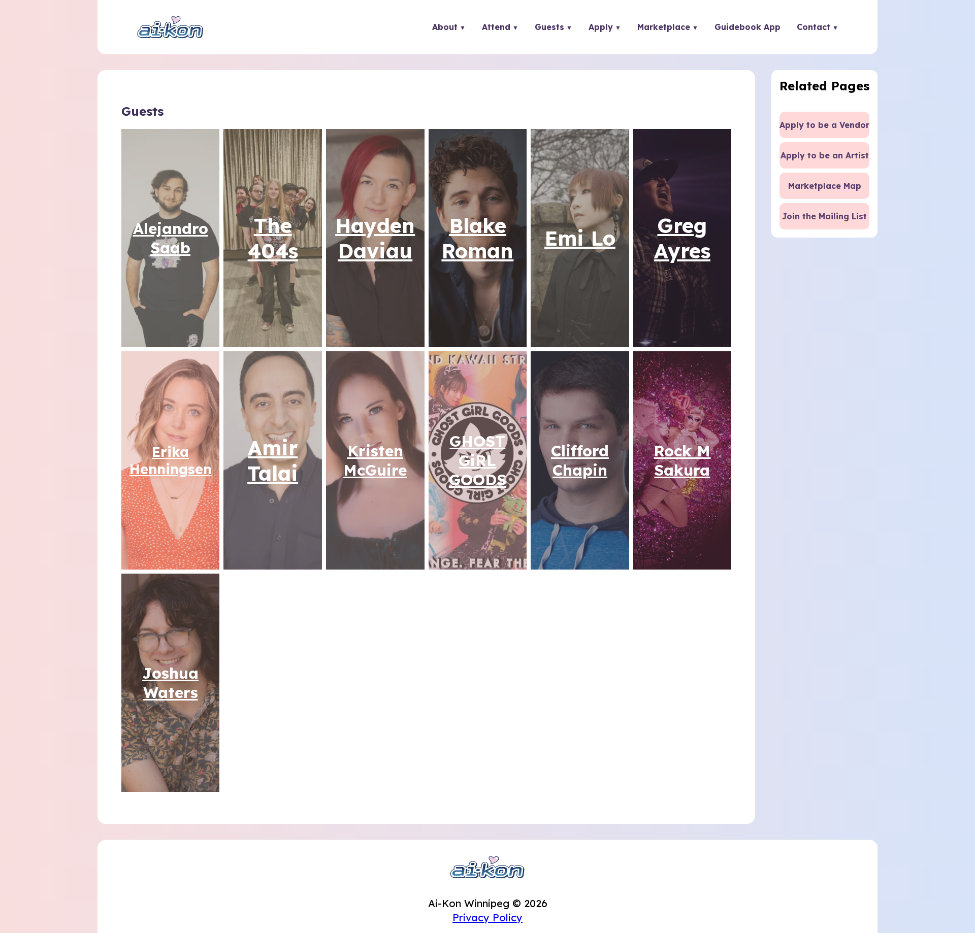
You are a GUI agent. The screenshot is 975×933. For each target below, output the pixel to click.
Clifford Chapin (580, 460)
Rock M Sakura (682, 460)
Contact (813, 27)
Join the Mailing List (824, 216)
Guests (549, 27)
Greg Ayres (682, 238)
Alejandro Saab (170, 238)
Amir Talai (272, 460)
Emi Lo (579, 238)
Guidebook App (747, 27)
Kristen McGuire (375, 460)
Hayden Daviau (375, 238)
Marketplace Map (824, 186)
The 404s (273, 238)
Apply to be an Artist (825, 155)
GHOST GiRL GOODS (477, 460)
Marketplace (663, 27)
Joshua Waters (170, 682)
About (445, 27)
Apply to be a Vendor (824, 125)
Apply (601, 27)
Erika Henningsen (170, 460)
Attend (496, 27)
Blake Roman (477, 238)
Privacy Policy (487, 917)
